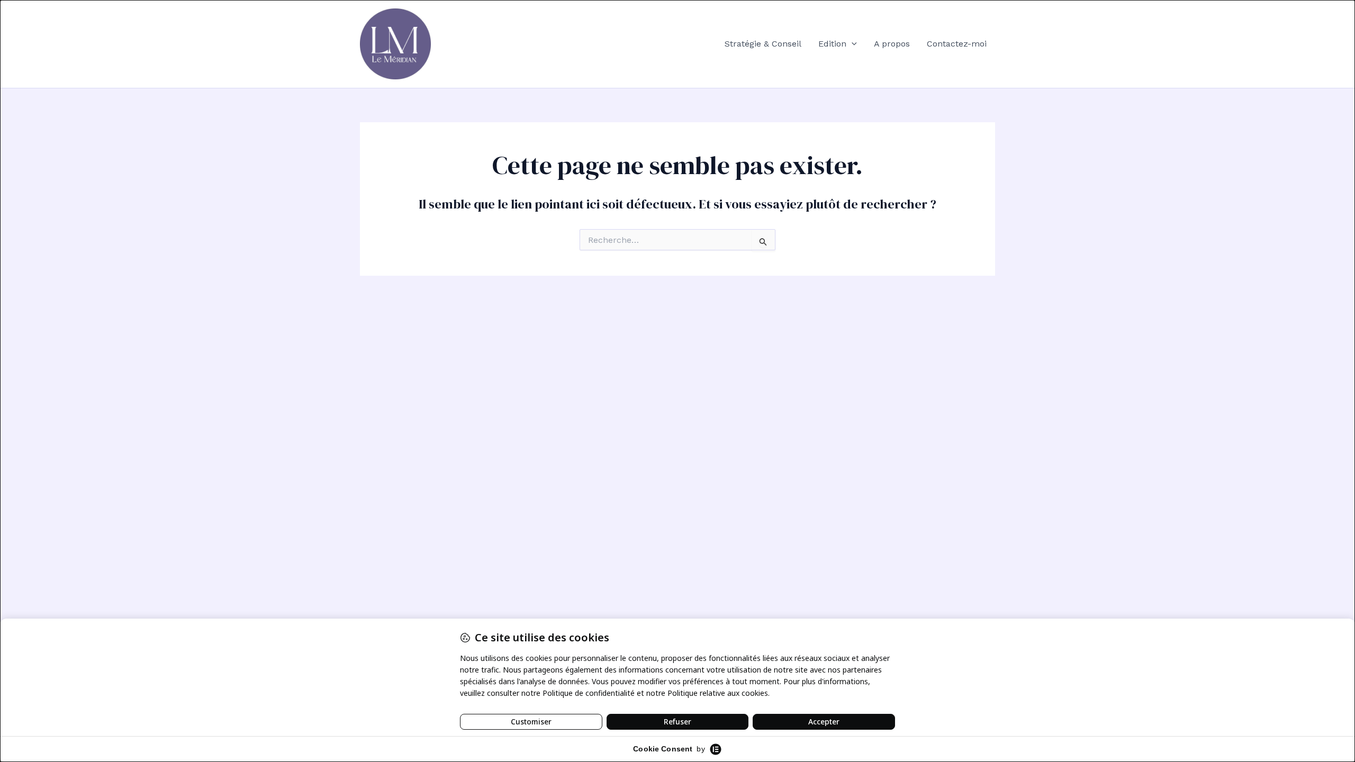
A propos (892, 44)
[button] (851, 44)
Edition (832, 44)
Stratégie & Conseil (763, 44)
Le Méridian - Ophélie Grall (505, 43)
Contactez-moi (957, 44)
